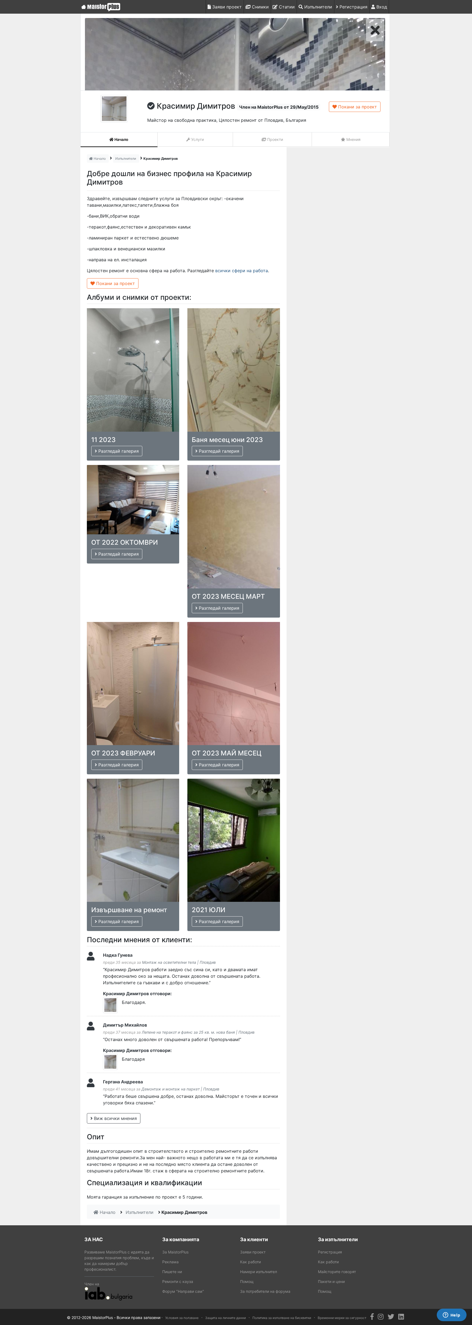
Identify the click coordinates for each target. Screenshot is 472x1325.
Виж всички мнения (115, 1118)
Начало (121, 139)
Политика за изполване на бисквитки (281, 1318)
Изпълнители (317, 7)
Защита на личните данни (225, 1318)
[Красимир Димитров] (235, 54)
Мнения (353, 139)
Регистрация (352, 7)
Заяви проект (226, 7)
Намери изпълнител (258, 1271)
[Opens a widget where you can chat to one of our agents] (451, 1315)
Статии (286, 7)
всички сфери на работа (241, 270)
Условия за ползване (182, 1318)
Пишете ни (172, 1271)
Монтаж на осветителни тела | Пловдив (179, 962)
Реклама (170, 1261)
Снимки (259, 7)
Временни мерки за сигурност (342, 1318)
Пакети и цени (331, 1281)
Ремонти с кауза (177, 1281)
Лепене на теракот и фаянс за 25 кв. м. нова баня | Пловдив (198, 1032)
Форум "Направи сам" (183, 1291)
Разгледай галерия (118, 451)
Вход (381, 7)
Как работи (250, 1261)
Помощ (246, 1281)
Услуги (197, 139)
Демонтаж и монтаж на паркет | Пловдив (180, 1089)
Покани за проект (357, 106)
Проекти (274, 139)
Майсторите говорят (337, 1271)
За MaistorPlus (175, 1252)
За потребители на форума (265, 1291)
